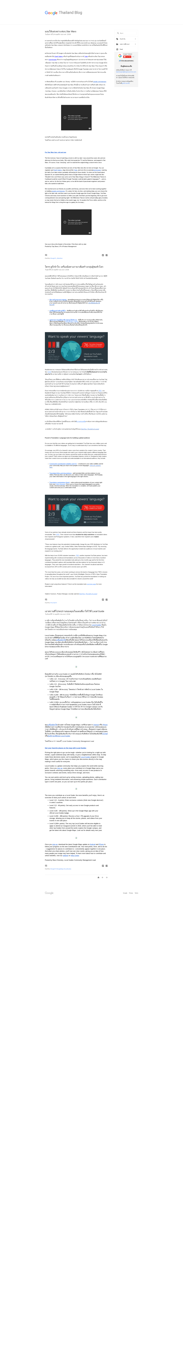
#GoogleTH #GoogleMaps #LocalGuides (60, 869)
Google (125, 893)
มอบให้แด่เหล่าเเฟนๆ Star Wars (60, 31)
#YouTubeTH (53, 602)
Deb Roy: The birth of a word (90, 429)
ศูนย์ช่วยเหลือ (126, 83)
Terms (136, 893)
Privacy (131, 893)
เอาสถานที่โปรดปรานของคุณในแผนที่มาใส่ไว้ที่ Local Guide (74, 611)
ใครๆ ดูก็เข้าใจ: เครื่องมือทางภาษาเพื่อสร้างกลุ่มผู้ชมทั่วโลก (74, 267)
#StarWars (60, 258)
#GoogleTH (53, 258)
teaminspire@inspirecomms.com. (126, 72)
